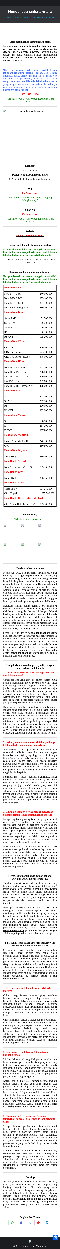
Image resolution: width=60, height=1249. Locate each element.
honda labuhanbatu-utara (36, 41)
